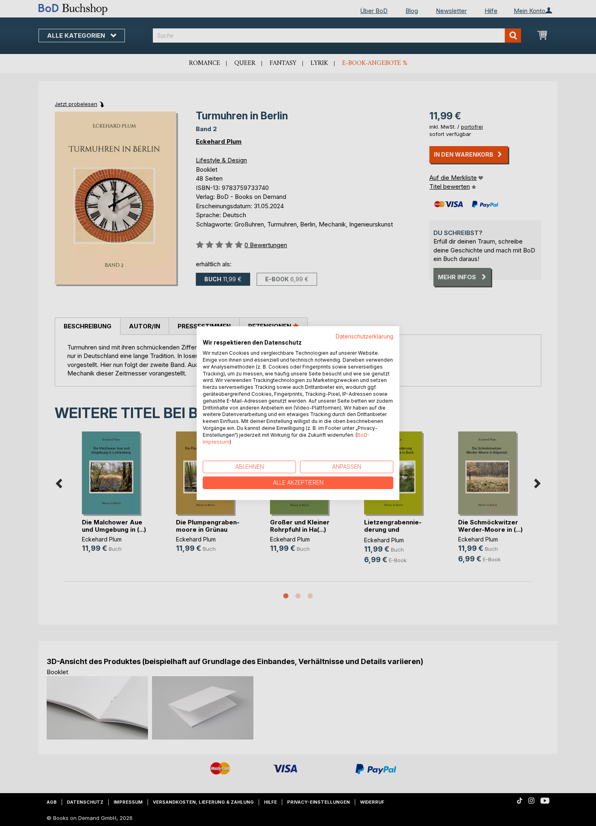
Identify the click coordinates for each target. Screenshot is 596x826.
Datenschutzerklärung (364, 336)
